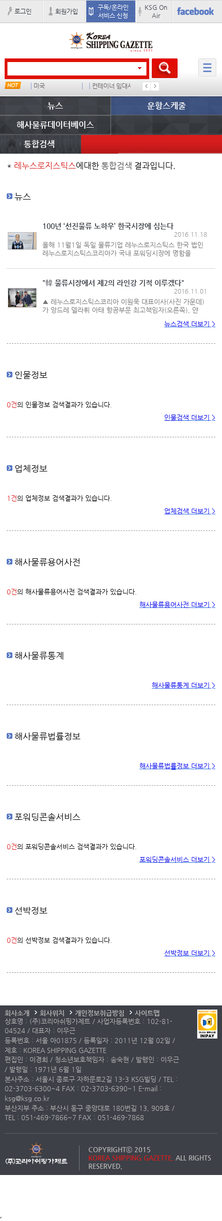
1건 (12, 498)
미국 (39, 86)
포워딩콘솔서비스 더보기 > (177, 859)
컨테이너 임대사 (112, 86)
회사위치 (52, 1013)
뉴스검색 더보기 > (189, 324)
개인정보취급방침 (99, 1013)
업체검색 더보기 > (189, 511)
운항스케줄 (166, 106)
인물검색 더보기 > (189, 417)
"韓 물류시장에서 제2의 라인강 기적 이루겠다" (113, 282)
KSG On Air (156, 11)
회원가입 (66, 11)
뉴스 (55, 106)
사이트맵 (147, 1013)
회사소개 (17, 1013)
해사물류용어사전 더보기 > (177, 604)
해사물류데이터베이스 (55, 125)
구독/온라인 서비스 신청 (113, 11)
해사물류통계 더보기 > (183, 685)
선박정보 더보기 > (189, 953)
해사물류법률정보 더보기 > (177, 766)
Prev (146, 86)
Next (155, 86)
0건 (12, 404)
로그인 (22, 11)
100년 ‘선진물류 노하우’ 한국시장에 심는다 (107, 226)
